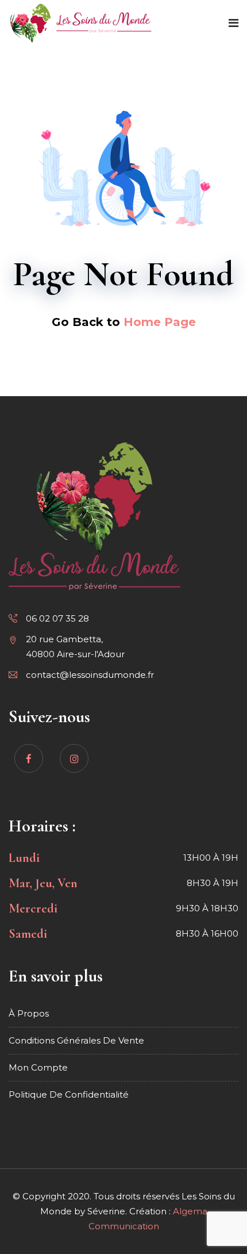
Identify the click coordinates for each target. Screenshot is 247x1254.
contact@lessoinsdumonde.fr (90, 674)
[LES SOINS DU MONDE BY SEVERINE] (81, 23)
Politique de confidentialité (69, 1094)
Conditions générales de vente (76, 1040)
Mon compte (38, 1067)
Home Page (160, 322)
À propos (29, 1013)
